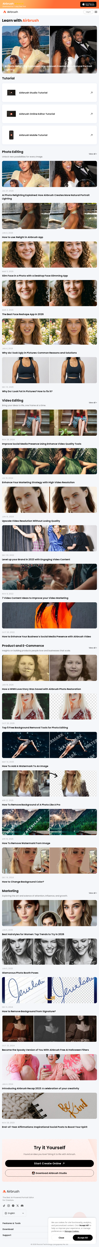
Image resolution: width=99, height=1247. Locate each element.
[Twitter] (17, 1205)
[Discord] (22, 1205)
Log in (88, 12)
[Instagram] (8, 1205)
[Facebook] (13, 1205)
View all (92, 154)
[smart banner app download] (88, 4)
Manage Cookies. (72, 1231)
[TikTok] (4, 1205)
